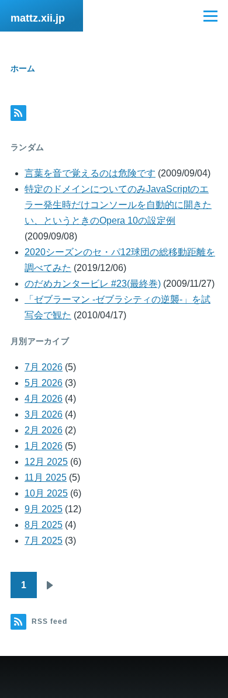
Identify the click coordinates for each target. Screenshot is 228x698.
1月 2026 (44, 446)
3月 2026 (44, 414)
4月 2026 (44, 399)
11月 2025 (46, 477)
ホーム (23, 68)
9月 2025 (44, 509)
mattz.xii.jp (38, 18)
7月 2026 (44, 367)
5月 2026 (44, 383)
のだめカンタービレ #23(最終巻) (93, 284)
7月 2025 (44, 541)
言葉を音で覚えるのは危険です (90, 173)
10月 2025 (46, 493)
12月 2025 (46, 462)
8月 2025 (44, 525)
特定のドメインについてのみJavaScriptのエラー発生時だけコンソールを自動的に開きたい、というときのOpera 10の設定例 (118, 204)
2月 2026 (44, 430)
